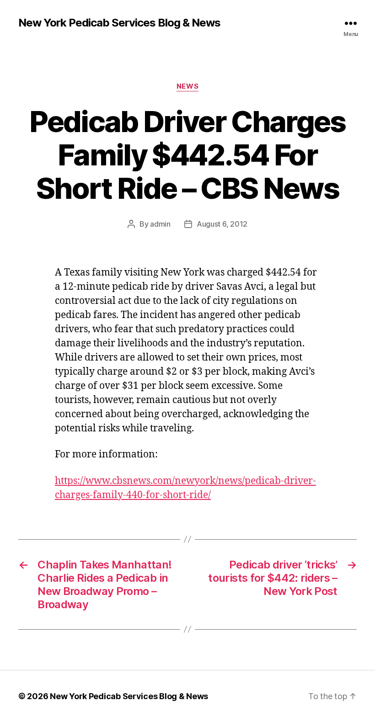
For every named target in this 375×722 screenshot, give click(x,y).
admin (160, 223)
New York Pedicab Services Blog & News (119, 22)
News (187, 86)
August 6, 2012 (222, 223)
